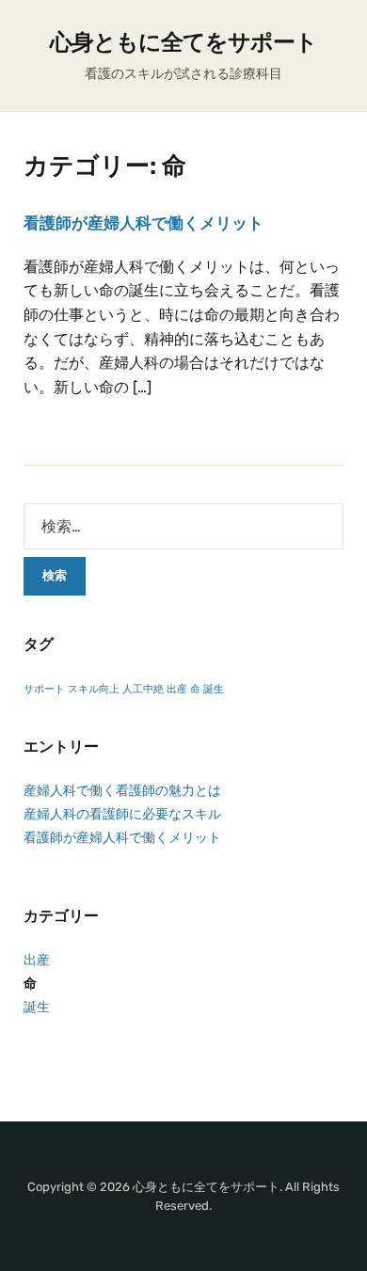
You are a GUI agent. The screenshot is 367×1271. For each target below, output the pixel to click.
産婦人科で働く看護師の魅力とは (122, 791)
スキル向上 (94, 689)
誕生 (213, 689)
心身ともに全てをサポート (183, 42)
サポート (44, 689)
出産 (177, 689)
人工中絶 (143, 689)
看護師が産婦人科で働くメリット (143, 223)
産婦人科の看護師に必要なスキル (122, 814)
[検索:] (183, 526)
